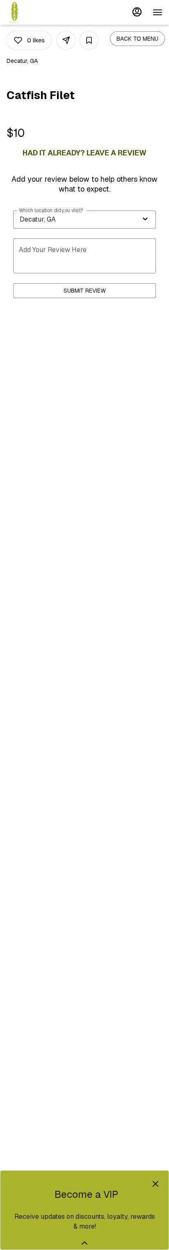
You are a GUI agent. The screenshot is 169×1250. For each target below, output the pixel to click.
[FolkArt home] (43, 12)
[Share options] (66, 40)
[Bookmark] (89, 40)
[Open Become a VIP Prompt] (84, 1243)
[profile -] (137, 12)
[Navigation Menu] (157, 12)
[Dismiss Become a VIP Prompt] (155, 1184)
